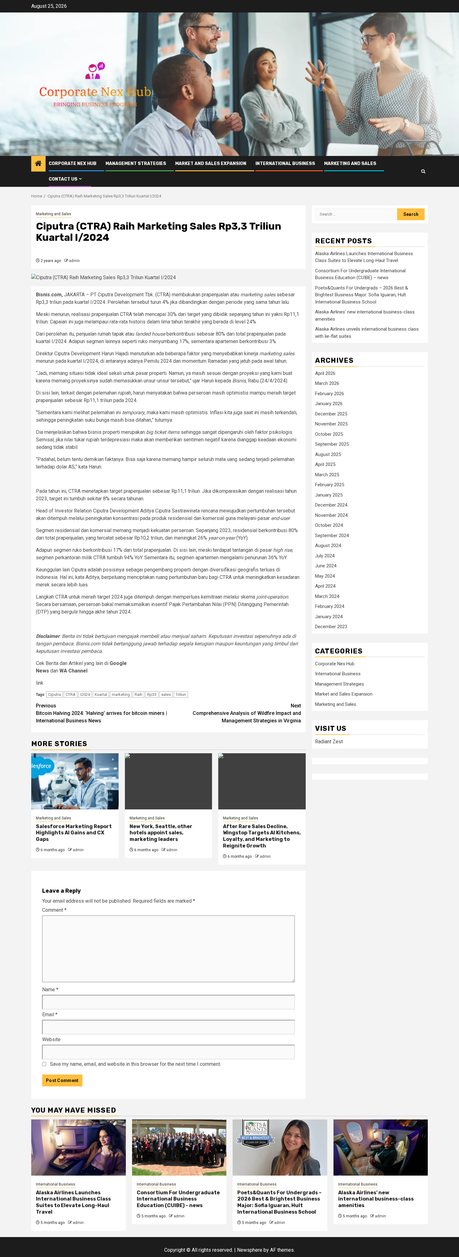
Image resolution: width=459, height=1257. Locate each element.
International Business (285, 163)
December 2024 (331, 505)
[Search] (423, 171)
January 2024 (329, 616)
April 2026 (325, 373)
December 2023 (331, 627)
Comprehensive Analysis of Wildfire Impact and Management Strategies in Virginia (247, 713)
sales (166, 694)
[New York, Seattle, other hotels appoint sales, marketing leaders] (168, 781)
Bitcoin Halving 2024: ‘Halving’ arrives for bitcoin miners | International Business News (101, 713)
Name (50, 989)
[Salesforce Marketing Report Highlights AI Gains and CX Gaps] (75, 781)
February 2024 (329, 606)
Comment (54, 910)
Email (49, 1014)
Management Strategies (136, 163)
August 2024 (328, 546)
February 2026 (329, 393)
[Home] (38, 164)
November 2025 (331, 424)
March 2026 (327, 383)
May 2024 (325, 576)
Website (51, 1039)
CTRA (71, 694)
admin (74, 261)
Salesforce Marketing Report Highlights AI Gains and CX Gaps (74, 832)
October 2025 (329, 434)
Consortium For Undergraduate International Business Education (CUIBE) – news (178, 1199)
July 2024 (324, 556)
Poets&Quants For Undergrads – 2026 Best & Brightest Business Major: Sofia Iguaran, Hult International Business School (361, 295)
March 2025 (327, 475)
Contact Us (63, 179)
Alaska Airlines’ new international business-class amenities (376, 1199)
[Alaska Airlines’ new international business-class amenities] (380, 1147)
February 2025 (329, 485)
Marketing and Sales (350, 163)
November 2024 (331, 515)
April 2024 (325, 586)
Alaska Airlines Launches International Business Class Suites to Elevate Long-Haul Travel (73, 1202)
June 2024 (325, 566)
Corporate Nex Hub (72, 163)
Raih (138, 694)
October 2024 (329, 525)
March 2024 (327, 596)
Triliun (180, 694)
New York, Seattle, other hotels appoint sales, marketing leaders (161, 832)
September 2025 (332, 444)
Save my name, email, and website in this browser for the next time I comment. (135, 1064)
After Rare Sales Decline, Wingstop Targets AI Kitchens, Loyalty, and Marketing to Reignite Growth (262, 836)
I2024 (85, 694)
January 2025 (329, 495)
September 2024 (332, 535)
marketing (121, 694)
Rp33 (151, 694)
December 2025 (331, 414)
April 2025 (325, 465)
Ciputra (54, 694)
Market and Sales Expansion (210, 163)
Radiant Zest (329, 742)
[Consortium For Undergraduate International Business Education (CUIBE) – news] (179, 1147)
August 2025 (328, 454)
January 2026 (329, 404)
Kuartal (101, 694)
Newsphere (249, 1250)
